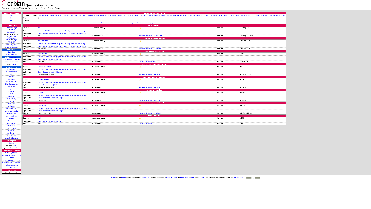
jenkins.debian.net (11, 165)
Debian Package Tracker (11, 160)
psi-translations (99, 23)
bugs (15, 145)
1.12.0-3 (155, 123)
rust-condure (109, 23)
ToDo (16, 148)
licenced (123, 177)
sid (11, 74)
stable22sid (11, 133)
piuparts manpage (11, 47)
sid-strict (11, 77)
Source (11, 143)
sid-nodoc (11, 79)
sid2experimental (11, 72)
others (192, 177)
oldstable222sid (11, 135)
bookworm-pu (11, 113)
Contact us (11, 23)
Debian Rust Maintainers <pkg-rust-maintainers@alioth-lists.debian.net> (62, 56)
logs (15, 40)
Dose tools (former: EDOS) (11, 155)
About (11, 15)
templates (13, 29)
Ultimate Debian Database (11, 163)
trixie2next (11, 103)
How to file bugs (11, 28)
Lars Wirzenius (146, 177)
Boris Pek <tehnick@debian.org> (75, 33)
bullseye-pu (11, 126)
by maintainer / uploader (11, 59)
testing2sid (11, 86)
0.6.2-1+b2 (156, 87)
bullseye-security (11, 123)
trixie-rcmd (11, 96)
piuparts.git (201, 177)
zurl (155, 23)
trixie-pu (11, 101)
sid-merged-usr (11, 81)
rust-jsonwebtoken (120, 23)
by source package (11, 62)
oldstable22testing (11, 138)
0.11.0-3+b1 (157, 113)
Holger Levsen (184, 177)
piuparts (113, 177)
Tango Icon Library (238, 177)
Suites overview (11, 54)
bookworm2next (11, 116)
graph (14, 64)
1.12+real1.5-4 (158, 49)
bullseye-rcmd (11, 121)
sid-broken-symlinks (11, 84)
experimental (11, 69)
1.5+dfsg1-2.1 (157, 36)
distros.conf (11, 38)
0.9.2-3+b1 (156, 100)
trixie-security (11, 99)
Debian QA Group (11, 153)
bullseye (11, 118)
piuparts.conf (11, 36)
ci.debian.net (11, 167)
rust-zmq (142, 23)
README (11, 42)
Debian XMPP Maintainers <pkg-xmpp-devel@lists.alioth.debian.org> (62, 31)
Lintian (11, 158)
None (154, 61)
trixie (11, 94)
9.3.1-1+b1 (156, 74)
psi (93, 23)
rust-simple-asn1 (132, 23)
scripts (8, 40)
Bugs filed (11, 52)
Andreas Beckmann (171, 177)
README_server (11, 44)
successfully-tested (145, 36)
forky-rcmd (11, 91)
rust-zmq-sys (149, 23)
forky (11, 89)
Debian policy (11, 32)
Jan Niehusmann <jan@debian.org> (50, 33)
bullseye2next (11, 128)
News (11, 18)
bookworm (11, 106)
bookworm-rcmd (11, 108)
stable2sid (13, 57)
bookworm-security (11, 111)
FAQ (11, 20)
